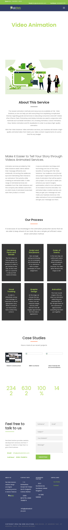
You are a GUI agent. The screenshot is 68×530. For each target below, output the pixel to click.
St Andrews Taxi (52, 524)
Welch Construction (14, 366)
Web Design (39, 524)
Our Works (56, 482)
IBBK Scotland (34, 366)
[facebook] (5, 436)
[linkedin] (8, 436)
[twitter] (11, 436)
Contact (56, 485)
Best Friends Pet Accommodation (54, 366)
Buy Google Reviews (27, 526)
